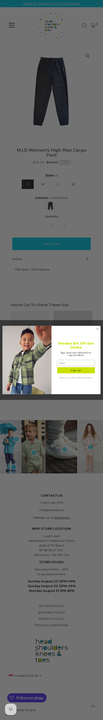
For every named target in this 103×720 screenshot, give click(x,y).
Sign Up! (76, 370)
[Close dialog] (97, 329)
